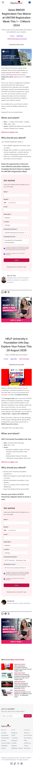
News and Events (17, 660)
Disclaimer (27, 748)
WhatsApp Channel (17, 748)
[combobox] (5, 202)
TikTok (13, 735)
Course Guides (5, 743)
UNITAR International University (16, 39)
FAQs (25, 740)
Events (12, 36)
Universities (4, 735)
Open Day (20, 36)
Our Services (28, 735)
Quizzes (3, 740)
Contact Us (27, 743)
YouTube (14, 743)
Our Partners (28, 738)
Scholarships (5, 738)
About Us (27, 733)
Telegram (14, 745)
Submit (16, 260)
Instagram (14, 733)
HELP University (24, 359)
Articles (3, 748)
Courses (3, 733)
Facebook (14, 740)
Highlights (4, 745)
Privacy (26, 745)
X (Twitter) (14, 738)
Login (24, 267)
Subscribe (28, 716)
